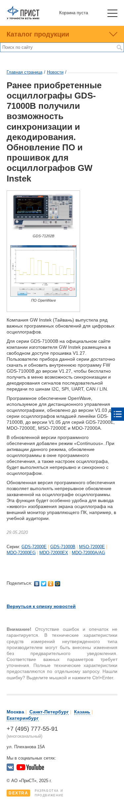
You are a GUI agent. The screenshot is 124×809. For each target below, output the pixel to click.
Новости (55, 72)
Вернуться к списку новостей (41, 606)
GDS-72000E (34, 546)
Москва (15, 711)
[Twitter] (43, 583)
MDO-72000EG (21, 552)
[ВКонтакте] (36, 583)
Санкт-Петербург (49, 711)
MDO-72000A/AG (88, 552)
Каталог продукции (38, 34)
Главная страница (24, 72)
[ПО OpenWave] (43, 295)
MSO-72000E (92, 546)
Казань (82, 711)
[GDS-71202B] (43, 231)
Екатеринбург (23, 718)
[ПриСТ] (23, 18)
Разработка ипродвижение (36, 793)
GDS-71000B (62, 546)
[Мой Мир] (57, 583)
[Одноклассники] (50, 583)
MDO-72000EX (53, 552)
